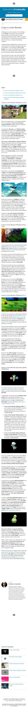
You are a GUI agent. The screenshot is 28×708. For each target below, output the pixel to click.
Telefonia (14, 12)
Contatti (9, 699)
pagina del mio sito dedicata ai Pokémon (10, 552)
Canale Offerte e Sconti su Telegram (14, 19)
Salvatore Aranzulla (5, 29)
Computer (10, 12)
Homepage (6, 698)
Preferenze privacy (18, 700)
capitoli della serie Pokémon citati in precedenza (12, 389)
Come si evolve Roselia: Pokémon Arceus (13, 90)
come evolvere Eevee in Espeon (13, 510)
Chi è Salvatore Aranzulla (14, 698)
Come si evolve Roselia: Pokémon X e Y (13, 95)
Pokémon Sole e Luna (18, 317)
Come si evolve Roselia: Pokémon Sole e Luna (14, 92)
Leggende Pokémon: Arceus (13, 246)
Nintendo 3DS (10, 249)
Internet (18, 12)
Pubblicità (13, 699)
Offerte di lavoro (19, 699)
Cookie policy (11, 700)
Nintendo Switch (6, 126)
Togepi (5, 152)
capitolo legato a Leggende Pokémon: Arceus (13, 402)
